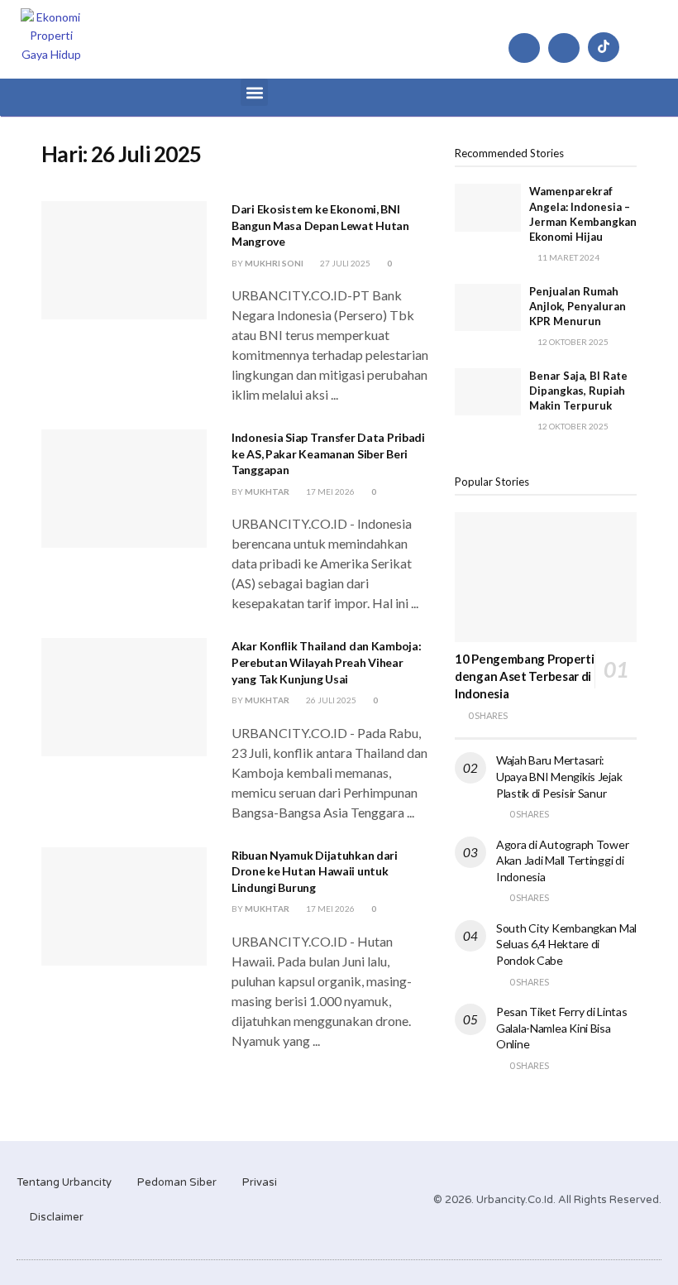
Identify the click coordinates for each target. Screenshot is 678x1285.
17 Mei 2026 (329, 491)
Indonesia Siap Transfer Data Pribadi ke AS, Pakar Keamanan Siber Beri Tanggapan (328, 453)
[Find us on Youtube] (564, 48)
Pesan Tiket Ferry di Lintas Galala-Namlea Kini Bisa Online (561, 1028)
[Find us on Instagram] (524, 48)
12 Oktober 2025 (572, 342)
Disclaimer (57, 1217)
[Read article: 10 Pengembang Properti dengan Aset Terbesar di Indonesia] (546, 577)
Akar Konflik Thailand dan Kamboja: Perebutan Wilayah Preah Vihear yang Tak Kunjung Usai (326, 662)
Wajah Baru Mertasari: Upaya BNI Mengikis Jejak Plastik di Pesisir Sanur (559, 776)
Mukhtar (267, 491)
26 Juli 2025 (330, 700)
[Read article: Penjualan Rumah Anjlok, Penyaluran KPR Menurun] (488, 307)
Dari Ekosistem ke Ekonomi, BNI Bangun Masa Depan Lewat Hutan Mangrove (320, 225)
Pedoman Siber (177, 1182)
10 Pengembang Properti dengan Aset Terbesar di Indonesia (524, 676)
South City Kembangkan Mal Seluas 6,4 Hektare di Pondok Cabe (566, 944)
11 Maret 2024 (567, 257)
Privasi (259, 1182)
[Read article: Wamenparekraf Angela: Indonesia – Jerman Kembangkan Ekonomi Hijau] (488, 207)
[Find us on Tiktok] (603, 47)
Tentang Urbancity (64, 1182)
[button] (254, 92)
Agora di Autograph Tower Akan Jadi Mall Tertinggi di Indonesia (562, 860)
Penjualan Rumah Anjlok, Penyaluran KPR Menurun (577, 306)
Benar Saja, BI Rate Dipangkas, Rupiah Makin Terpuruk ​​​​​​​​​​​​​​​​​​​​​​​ (578, 390)
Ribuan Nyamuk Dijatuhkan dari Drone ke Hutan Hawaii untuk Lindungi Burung (315, 871)
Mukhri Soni (274, 263)
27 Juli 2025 (344, 263)
